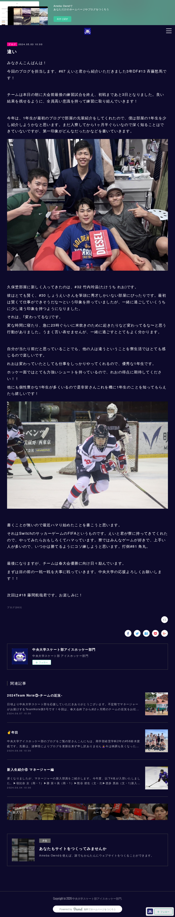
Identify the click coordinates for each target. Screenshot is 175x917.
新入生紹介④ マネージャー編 (30, 769)
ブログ (12, 44)
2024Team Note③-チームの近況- (34, 695)
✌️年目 (12, 732)
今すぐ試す (62, 19)
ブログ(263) (14, 607)
